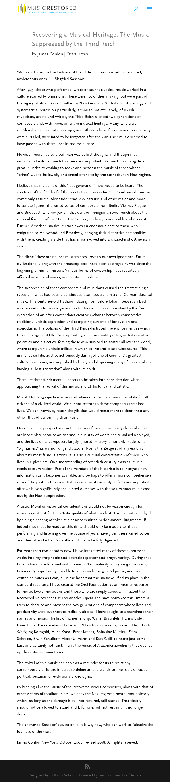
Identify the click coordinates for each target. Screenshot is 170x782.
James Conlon (50, 54)
